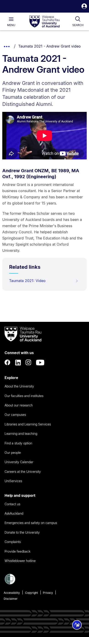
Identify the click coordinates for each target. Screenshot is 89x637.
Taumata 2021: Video (27, 280)
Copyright (31, 592)
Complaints (13, 542)
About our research (19, 405)
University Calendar (19, 462)
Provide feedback (17, 551)
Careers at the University (23, 471)
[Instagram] (28, 363)
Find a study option (18, 443)
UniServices (13, 481)
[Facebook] (7, 363)
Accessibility (12, 592)
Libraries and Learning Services (28, 424)
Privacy (48, 592)
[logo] (44, 22)
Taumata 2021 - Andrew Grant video (49, 46)
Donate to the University (22, 532)
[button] (84, 6)
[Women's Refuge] (10, 583)
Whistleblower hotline (20, 561)
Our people (13, 452)
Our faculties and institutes (24, 396)
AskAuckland (14, 513)
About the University (19, 386)
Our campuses (15, 415)
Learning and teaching (21, 433)
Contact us (12, 504)
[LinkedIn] (18, 363)
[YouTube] (40, 363)
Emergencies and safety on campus (31, 523)
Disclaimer (11, 598)
